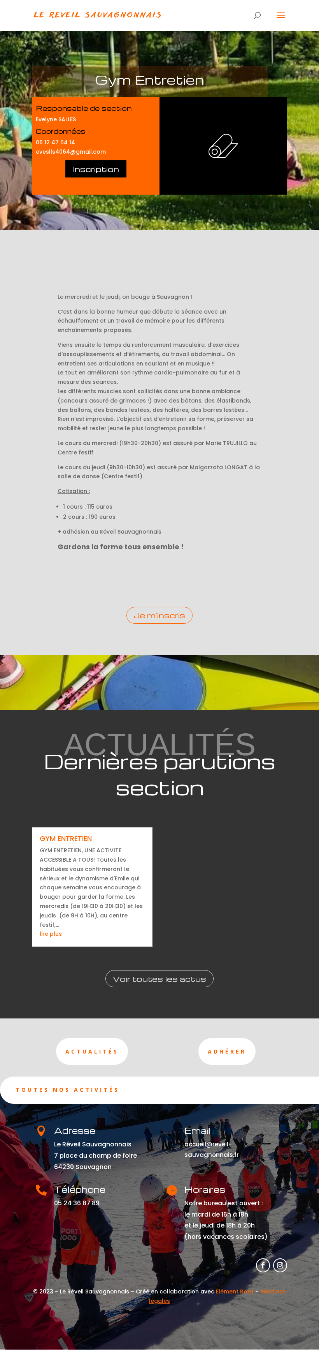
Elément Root (235, 1291)
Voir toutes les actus (159, 979)
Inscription (96, 169)
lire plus (51, 934)
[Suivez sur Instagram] (280, 1265)
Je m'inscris (159, 615)
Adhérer (227, 1051)
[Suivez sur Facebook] (263, 1265)
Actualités (92, 1051)
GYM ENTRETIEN (66, 838)
